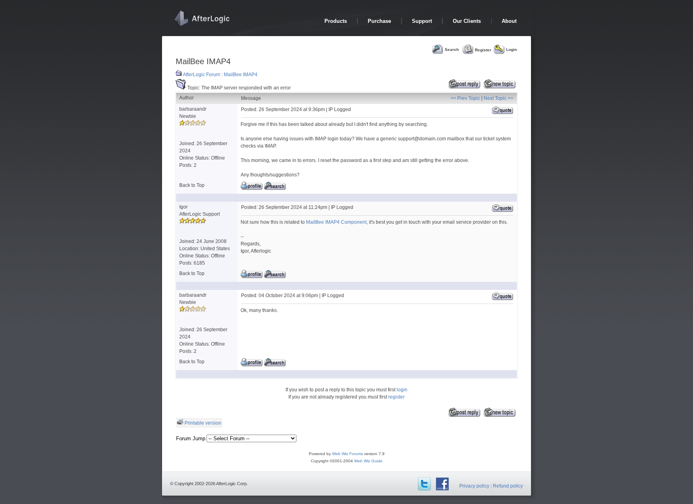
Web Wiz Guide (368, 461)
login (402, 390)
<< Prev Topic (465, 98)
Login (511, 49)
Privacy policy (474, 486)
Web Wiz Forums (347, 453)
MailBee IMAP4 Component (336, 222)
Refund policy (508, 486)
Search (452, 49)
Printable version (202, 423)
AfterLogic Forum (201, 74)
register (396, 397)
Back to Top (192, 185)
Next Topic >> (498, 98)
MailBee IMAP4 (240, 74)
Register (483, 49)
